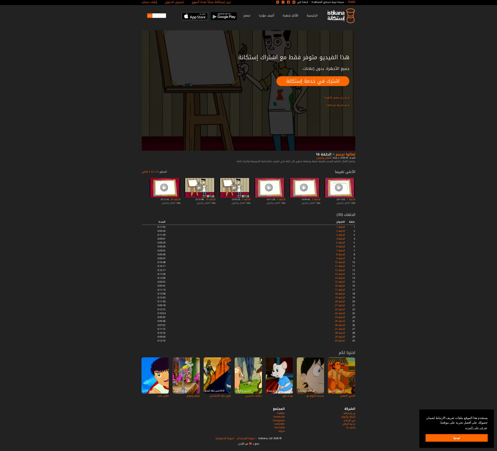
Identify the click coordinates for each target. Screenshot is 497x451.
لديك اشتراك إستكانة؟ (337, 105)
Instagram (279, 420)
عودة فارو (287, 395)
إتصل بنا (350, 427)
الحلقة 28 (340, 332)
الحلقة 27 (340, 329)
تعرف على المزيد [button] (476, 427)
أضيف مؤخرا (266, 15)
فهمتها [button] (456, 437)
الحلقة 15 (340, 281)
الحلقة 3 (280, 199)
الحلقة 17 (340, 289)
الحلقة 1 (350, 199)
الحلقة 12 (340, 270)
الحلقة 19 (340, 297)
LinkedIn (280, 423)
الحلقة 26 (340, 325)
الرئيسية (312, 15)
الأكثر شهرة (290, 15)
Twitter (280, 413)
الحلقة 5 (245, 199)
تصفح (246, 15)
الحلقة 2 (315, 199)
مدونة (282, 430)
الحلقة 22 (340, 309)
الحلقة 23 (340, 313)
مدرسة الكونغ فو (315, 395)
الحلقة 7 (340, 250)
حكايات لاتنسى (253, 395)
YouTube (279, 427)
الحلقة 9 (340, 258)
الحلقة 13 (340, 274)
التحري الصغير (347, 395)
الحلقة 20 (340, 301)
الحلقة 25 (340, 321)
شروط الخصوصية (224, 438)
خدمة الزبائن (348, 423)
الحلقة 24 (340, 317)
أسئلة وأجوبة (348, 416)
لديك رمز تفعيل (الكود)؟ (336, 97)
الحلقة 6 (340, 246)
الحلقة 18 (340, 293)
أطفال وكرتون (323, 157)
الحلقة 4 (340, 238)
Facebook (279, 416)
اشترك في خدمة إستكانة (313, 81)
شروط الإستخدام (246, 438)
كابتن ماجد (163, 395)
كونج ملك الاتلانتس (220, 395)
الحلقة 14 (340, 277)
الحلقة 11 (340, 266)
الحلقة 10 (210, 199)
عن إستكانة (349, 413)
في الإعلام (349, 420)
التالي (145, 171)
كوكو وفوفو (193, 395)
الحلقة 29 (340, 336)
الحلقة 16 (340, 285)
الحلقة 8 (340, 254)
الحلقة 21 (340, 305)
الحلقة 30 (175, 199)
